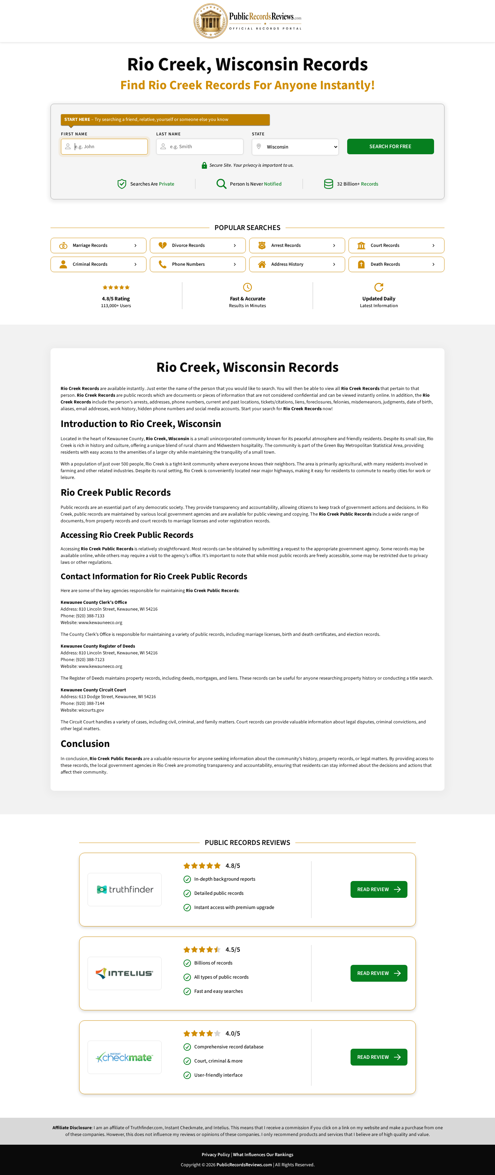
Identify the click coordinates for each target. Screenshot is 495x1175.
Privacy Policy (216, 1154)
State (258, 134)
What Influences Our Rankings (263, 1154)
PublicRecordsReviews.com (244, 1165)
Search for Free (390, 146)
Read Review (373, 889)
